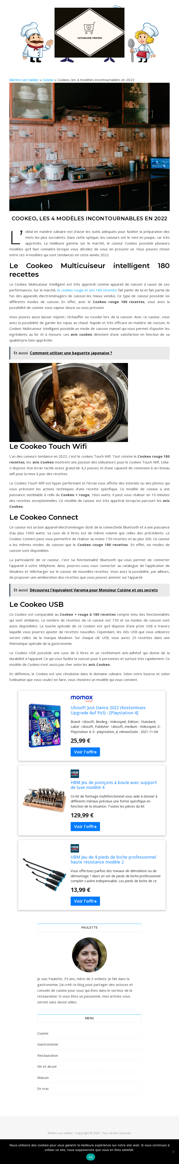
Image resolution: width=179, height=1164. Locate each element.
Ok (91, 1157)
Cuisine (48, 79)
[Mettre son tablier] (89, 32)
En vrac (43, 1088)
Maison (43, 1077)
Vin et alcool (46, 1066)
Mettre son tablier (24, 79)
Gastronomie (47, 1044)
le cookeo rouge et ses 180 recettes (87, 290)
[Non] (173, 1151)
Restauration (47, 1055)
